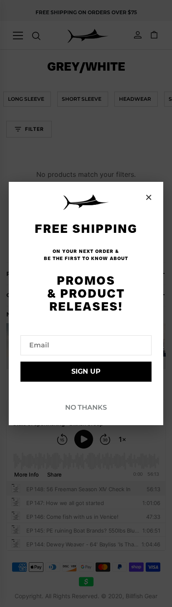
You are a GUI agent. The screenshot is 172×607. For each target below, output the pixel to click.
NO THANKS (86, 407)
